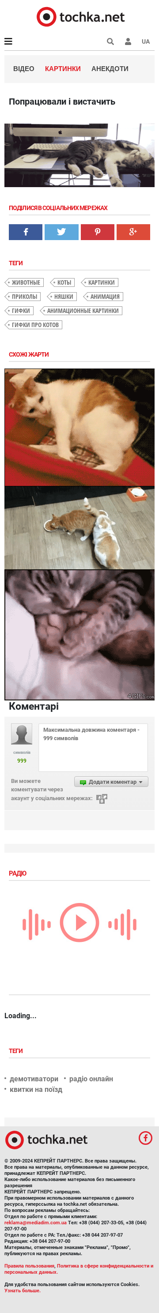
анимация (105, 296)
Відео (23, 68)
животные (26, 282)
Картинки (63, 68)
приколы (24, 296)
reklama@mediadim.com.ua (35, 1223)
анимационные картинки (83, 310)
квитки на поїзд (36, 1089)
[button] (128, 41)
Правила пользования (29, 1266)
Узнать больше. (22, 1291)
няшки (63, 296)
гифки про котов (35, 324)
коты (64, 282)
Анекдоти (110, 68)
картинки (101, 282)
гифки (21, 310)
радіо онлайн (91, 1079)
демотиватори (34, 1079)
